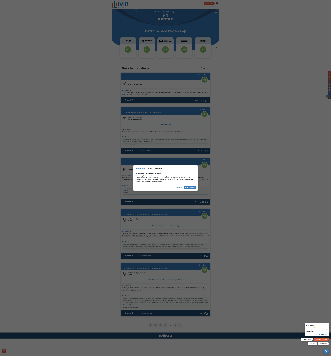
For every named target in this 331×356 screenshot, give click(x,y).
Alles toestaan (190, 187)
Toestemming (140, 168)
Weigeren (179, 187)
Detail (150, 168)
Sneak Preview (323, 343)
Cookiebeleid (158, 168)
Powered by (317, 334)
